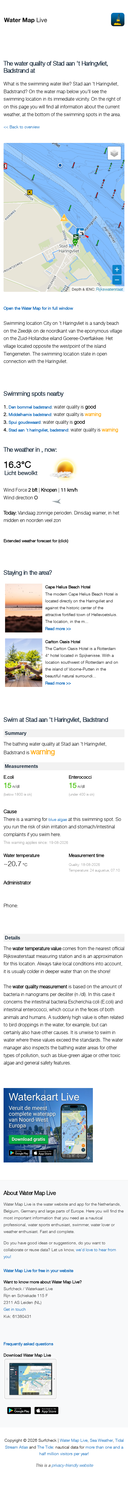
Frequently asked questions (28, 1343)
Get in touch (15, 1309)
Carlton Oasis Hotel (62, 641)
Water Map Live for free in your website (38, 1270)
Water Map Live (74, 1440)
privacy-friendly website (72, 1465)
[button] (60, 165)
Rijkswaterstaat (109, 289)
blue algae (58, 819)
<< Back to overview (22, 126)
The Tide (45, 1447)
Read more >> (58, 628)
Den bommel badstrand (30, 406)
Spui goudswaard (24, 422)
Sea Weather (101, 1440)
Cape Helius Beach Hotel (67, 586)
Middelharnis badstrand (30, 414)
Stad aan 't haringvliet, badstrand (38, 429)
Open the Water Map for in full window (38, 308)
